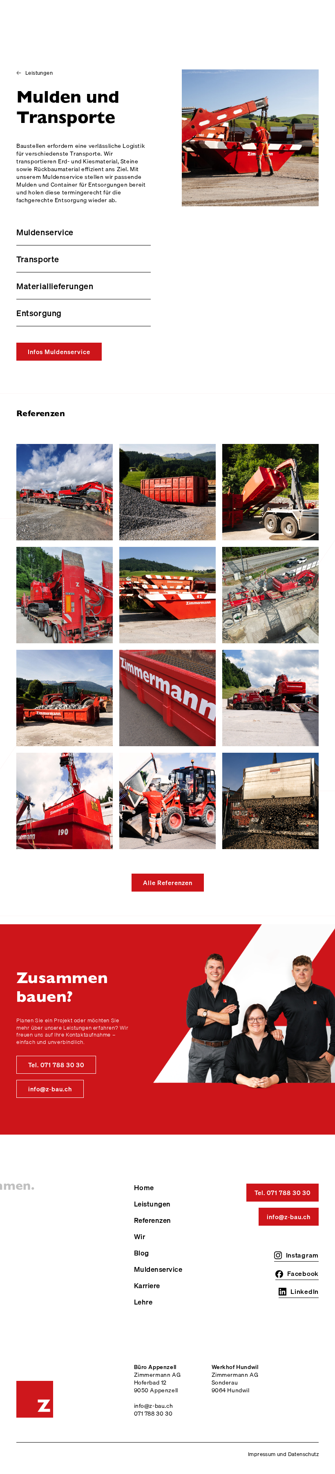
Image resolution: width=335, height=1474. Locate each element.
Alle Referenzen (167, 883)
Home (144, 1188)
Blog (141, 1253)
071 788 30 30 (153, 1413)
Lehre (143, 1302)
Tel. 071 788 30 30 (56, 1065)
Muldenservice (158, 1269)
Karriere (147, 1286)
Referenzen (152, 1220)
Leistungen (152, 1204)
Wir (139, 1237)
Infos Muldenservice (59, 352)
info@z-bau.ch (50, 1089)
